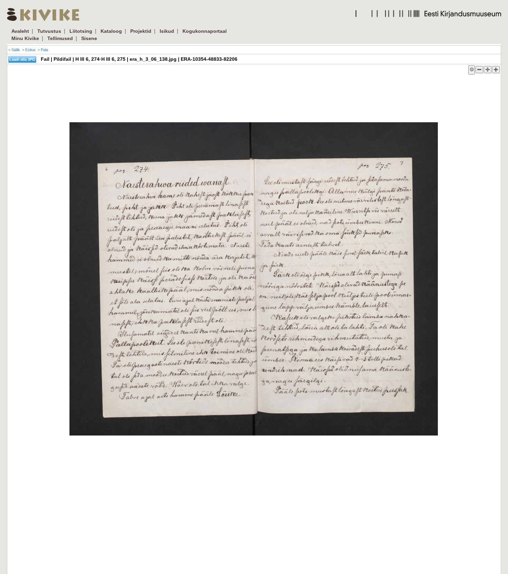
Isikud (167, 31)
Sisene (89, 38)
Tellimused (60, 38)
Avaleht (20, 31)
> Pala (43, 50)
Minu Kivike (25, 38)
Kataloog (111, 31)
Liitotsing (80, 31)
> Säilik (14, 50)
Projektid (140, 31)
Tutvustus (49, 31)
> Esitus (29, 50)
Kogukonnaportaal (204, 31)
